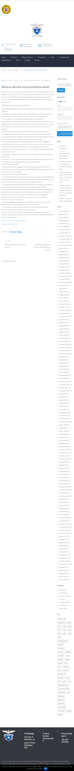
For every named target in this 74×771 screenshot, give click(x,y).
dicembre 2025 (64, 236)
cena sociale (61, 655)
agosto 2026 (63, 211)
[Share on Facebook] (10, 232)
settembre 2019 (64, 459)
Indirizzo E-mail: (62, 123)
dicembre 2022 (64, 344)
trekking (69, 711)
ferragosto (60, 677)
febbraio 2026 (64, 230)
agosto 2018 (63, 499)
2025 (69, 633)
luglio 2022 (62, 360)
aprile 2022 (63, 369)
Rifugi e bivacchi (27, 57)
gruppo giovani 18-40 (63, 685)
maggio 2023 (63, 329)
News (17, 80)
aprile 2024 (63, 298)
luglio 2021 (62, 397)
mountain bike (61, 692)
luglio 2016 (62, 567)
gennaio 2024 (63, 307)
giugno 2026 (63, 217)
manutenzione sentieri (63, 689)
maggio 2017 (63, 545)
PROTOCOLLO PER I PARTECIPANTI (14, 221)
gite (69, 681)
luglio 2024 (62, 288)
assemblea (60, 644)
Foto (60, 599)
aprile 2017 (63, 549)
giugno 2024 (63, 292)
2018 (64, 626)
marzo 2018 (63, 515)
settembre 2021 (64, 391)
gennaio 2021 (63, 415)
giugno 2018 (63, 505)
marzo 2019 (63, 477)
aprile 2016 (63, 576)
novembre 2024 (64, 276)
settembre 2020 (64, 422)
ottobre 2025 (63, 242)
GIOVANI (62, 605)
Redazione (48, 80)
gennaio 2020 (63, 446)
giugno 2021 (63, 400)
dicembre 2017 (64, 524)
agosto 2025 (63, 248)
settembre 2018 (64, 496)
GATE (17, 60)
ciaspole (67, 659)
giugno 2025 (63, 254)
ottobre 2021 (63, 388)
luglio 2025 (62, 251)
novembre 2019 (64, 453)
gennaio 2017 (63, 558)
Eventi (61, 593)
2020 (59, 630)
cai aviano (60, 652)
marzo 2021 (63, 409)
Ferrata (67, 677)
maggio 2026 (63, 220)
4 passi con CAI (61, 619)
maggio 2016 (63, 573)
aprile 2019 (63, 474)
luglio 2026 (62, 214)
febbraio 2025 (64, 267)
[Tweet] (12, 232)
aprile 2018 (63, 511)
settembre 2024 (64, 282)
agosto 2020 (63, 425)
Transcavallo (61, 711)
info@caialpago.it (47, 44)
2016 (69, 622)
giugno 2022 (63, 363)
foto (59, 681)
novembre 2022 (64, 347)
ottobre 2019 (63, 456)
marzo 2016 (63, 580)
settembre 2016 (64, 564)
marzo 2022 (63, 372)
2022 (69, 630)
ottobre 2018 (63, 493)
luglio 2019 (62, 465)
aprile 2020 (63, 437)
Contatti (27, 60)
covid (25, 80)
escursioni (30, 80)
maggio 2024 (63, 295)
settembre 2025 (64, 245)
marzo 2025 (63, 264)
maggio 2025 (63, 257)
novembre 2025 (64, 239)
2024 (64, 633)
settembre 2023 (64, 316)
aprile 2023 (63, 332)
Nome (59, 105)
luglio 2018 (62, 502)
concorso (60, 663)
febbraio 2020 (64, 443)
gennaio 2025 (63, 270)
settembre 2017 (64, 533)
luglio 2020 (62, 428)
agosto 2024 (63, 285)
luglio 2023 (62, 323)
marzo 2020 (63, 440)
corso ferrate (66, 666)
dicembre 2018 (64, 487)
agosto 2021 (63, 394)
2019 (69, 626)
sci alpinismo (61, 703)
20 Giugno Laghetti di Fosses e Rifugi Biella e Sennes (42, 247)
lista (58, 101)
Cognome (60, 114)
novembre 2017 (64, 527)
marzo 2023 (63, 335)
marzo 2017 (63, 552)
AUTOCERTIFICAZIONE (9, 224)
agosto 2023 (63, 319)
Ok (45, 768)
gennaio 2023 (63, 341)
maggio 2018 (63, 508)
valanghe (60, 714)
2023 (59, 633)
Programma (42, 57)
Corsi (61, 590)
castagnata (68, 652)
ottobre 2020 (63, 419)
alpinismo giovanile (62, 641)
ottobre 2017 (63, 530)
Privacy (37, 60)
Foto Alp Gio (63, 602)
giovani (64, 681)
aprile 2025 (63, 261)
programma (61, 696)
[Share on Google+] (15, 232)
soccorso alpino (61, 707)
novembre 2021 (64, 384)
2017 (59, 626)
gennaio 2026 (63, 233)
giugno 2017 (63, 542)
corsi (66, 663)
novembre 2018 (64, 490)
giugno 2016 (63, 570)
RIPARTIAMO (37, 80)
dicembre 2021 (64, 381)
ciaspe (67, 655)
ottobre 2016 (63, 561)
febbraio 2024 (64, 304)
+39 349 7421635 (65, 740)
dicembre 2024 (64, 273)
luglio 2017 (62, 539)
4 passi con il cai (62, 622)
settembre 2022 (64, 353)
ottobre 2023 (63, 313)
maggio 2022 (63, 366)
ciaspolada (60, 659)
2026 (59, 637)
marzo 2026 (63, 227)
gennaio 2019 (63, 484)
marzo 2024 (63, 301)
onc (68, 692)
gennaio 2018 (63, 521)
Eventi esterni (63, 596)
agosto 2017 (63, 536)
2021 (64, 630)
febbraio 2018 (64, 518)
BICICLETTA (61, 648)
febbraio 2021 (64, 412)
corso (59, 666)
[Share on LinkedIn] (21, 232)
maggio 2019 (63, 471)
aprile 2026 (63, 223)
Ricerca (61, 90)
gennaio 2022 (63, 378)
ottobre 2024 (63, 279)
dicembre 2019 (64, 449)
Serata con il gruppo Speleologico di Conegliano (65, 164)
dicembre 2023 (64, 310)
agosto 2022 (63, 357)
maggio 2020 (63, 434)
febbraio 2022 (64, 375)
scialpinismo (61, 700)
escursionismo (61, 674)
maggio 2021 (63, 403)
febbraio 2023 (64, 338)
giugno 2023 (63, 326)
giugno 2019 (63, 468)
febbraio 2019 (64, 480)
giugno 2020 (63, 431)
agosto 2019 (63, 462)
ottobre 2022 (63, 350)
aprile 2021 (63, 406)
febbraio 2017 (64, 555)
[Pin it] (18, 232)
